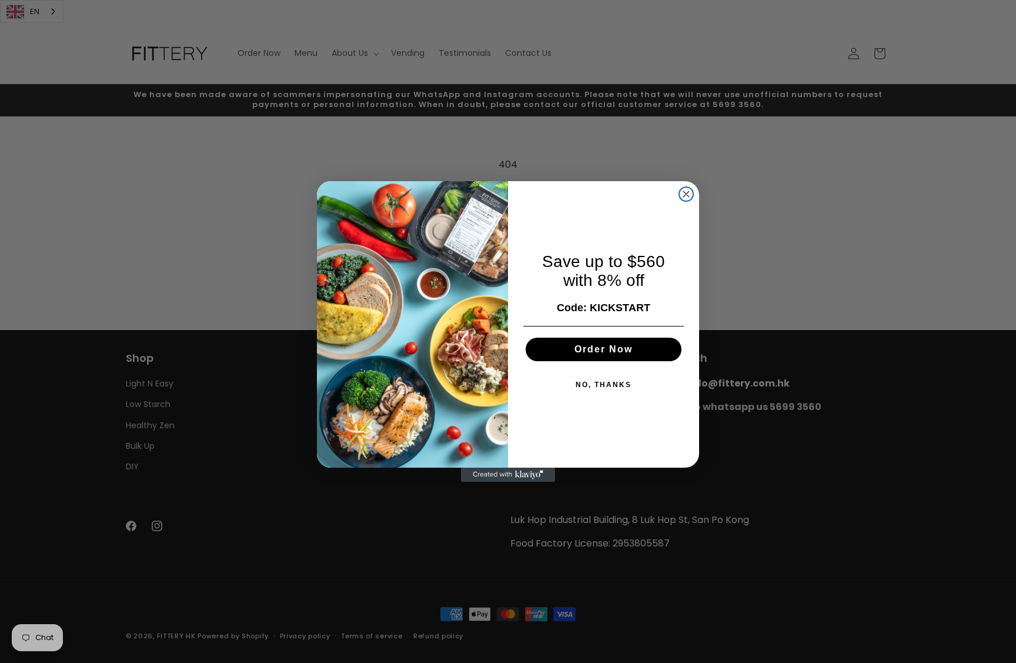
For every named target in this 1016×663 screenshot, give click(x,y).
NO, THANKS (603, 385)
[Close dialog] (686, 194)
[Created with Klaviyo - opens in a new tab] (508, 475)
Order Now (603, 349)
